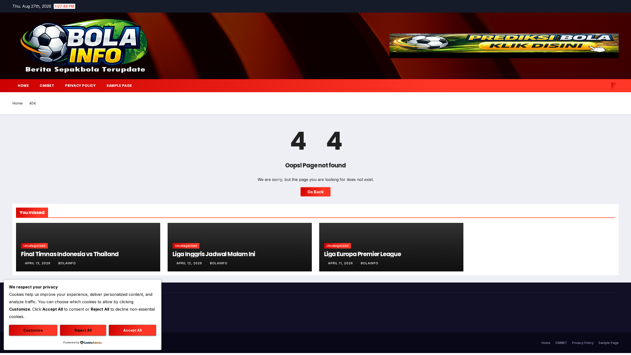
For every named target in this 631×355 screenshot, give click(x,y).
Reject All (83, 330)
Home (23, 85)
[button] (605, 85)
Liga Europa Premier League (362, 254)
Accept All (132, 330)
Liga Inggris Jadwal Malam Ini (214, 254)
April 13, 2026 (38, 263)
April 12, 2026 (189, 263)
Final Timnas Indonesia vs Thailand (70, 254)
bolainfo (67, 263)
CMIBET (47, 85)
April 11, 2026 (341, 263)
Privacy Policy (80, 85)
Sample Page (119, 85)
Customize (33, 330)
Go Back (315, 191)
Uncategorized (34, 246)
